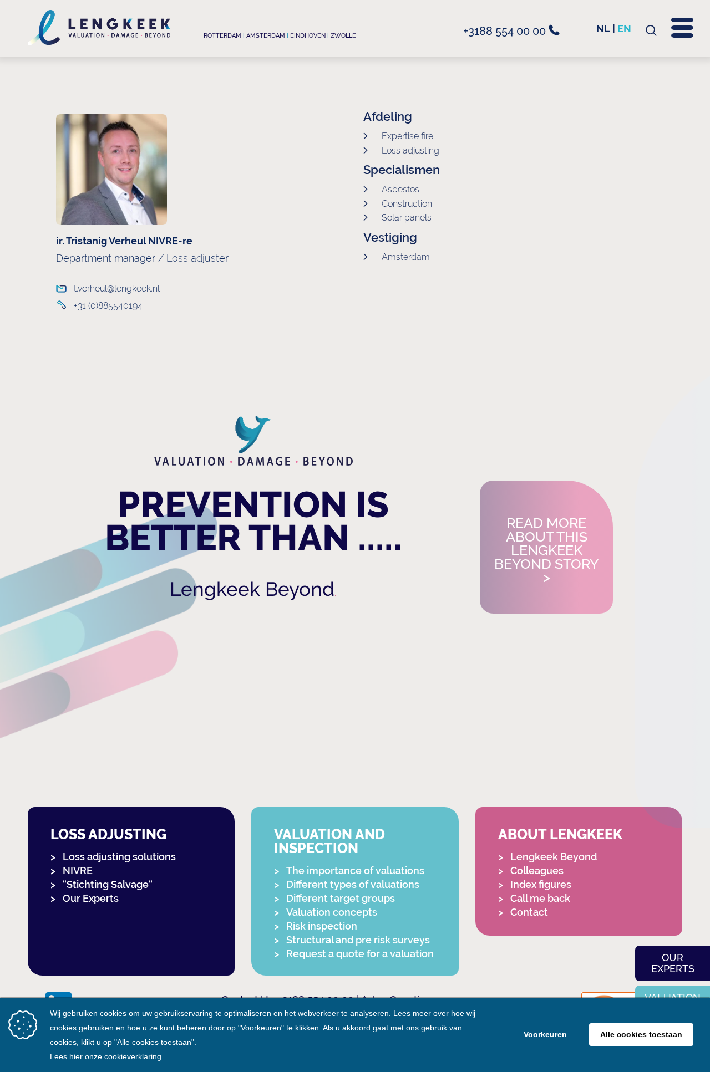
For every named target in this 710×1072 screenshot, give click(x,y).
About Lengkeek (560, 834)
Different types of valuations (352, 884)
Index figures (540, 884)
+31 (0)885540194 (108, 305)
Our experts (672, 963)
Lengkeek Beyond (252, 589)
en (624, 28)
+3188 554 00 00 (506, 31)
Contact (529, 912)
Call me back (540, 898)
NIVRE (78, 870)
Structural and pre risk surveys (358, 940)
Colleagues (537, 870)
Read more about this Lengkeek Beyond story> (546, 551)
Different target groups (340, 898)
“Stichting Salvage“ (108, 884)
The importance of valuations (355, 870)
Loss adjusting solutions (119, 856)
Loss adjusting (108, 834)
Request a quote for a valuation (360, 953)
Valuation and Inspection (329, 841)
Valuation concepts (331, 912)
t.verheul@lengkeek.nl (117, 288)
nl (603, 28)
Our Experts (91, 898)
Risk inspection (321, 926)
